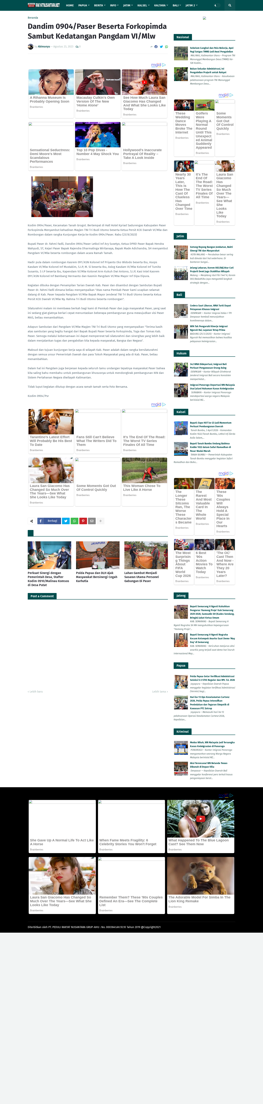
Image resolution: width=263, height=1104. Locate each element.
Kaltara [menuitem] (160, 5)
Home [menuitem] (70, 5)
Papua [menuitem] (82, 5)
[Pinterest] (83, 521)
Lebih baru (36, 691)
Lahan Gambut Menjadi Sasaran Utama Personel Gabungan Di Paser (141, 577)
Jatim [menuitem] (126, 5)
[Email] (92, 521)
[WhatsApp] (166, 47)
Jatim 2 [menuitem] (190, 5)
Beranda (33, 18)
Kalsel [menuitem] (142, 5)
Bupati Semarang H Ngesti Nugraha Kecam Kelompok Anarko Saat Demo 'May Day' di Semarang (212, 638)
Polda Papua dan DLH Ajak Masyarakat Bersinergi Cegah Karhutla (96, 577)
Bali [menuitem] (175, 5)
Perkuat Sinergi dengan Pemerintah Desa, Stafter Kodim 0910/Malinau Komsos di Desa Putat (48, 579)
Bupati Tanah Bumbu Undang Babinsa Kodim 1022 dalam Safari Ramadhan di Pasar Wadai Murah (210, 447)
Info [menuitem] (113, 5)
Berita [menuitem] (98, 5)
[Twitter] (161, 47)
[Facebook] (155, 47)
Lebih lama (159, 691)
